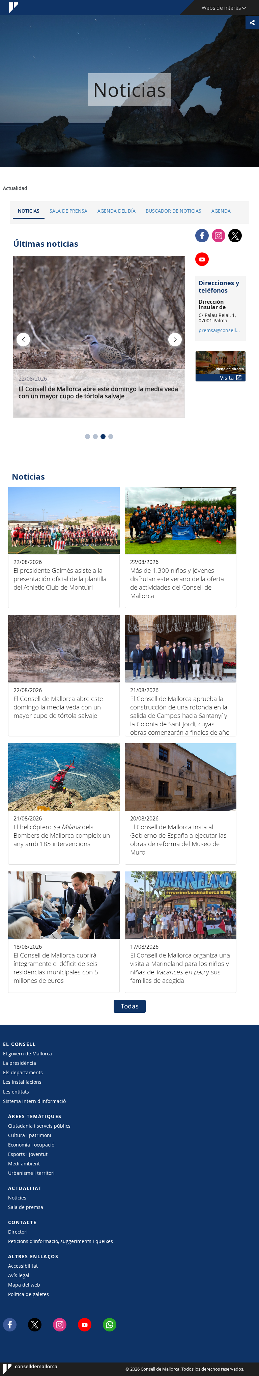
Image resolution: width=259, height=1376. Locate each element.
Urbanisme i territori (31, 1173)
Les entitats (16, 1091)
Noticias (28, 211)
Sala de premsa (25, 1207)
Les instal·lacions (22, 1082)
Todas (130, 1006)
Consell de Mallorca (23, 1369)
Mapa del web (24, 1284)
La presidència (19, 1063)
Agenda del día (116, 211)
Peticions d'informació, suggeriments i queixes (60, 1241)
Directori (18, 1232)
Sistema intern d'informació (34, 1101)
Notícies (17, 1197)
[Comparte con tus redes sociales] (252, 22)
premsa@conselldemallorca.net (220, 330)
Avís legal (18, 1275)
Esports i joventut (28, 1154)
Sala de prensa (68, 211)
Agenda (221, 211)
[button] (87, 436)
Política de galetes (28, 1294)
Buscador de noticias (173, 211)
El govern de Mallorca (27, 1053)
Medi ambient (24, 1163)
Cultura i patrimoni (29, 1135)
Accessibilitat (23, 1266)
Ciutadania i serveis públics (39, 1126)
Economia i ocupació (31, 1144)
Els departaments (23, 1072)
